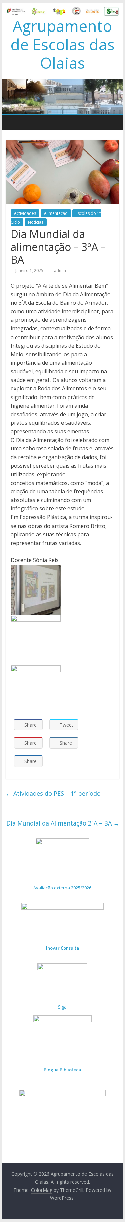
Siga (62, 1007)
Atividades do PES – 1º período (53, 793)
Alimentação (56, 213)
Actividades (25, 213)
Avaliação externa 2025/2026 (62, 887)
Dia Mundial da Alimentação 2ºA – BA (62, 823)
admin (60, 270)
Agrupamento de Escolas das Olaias (62, 44)
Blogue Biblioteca (62, 1069)
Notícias (35, 222)
